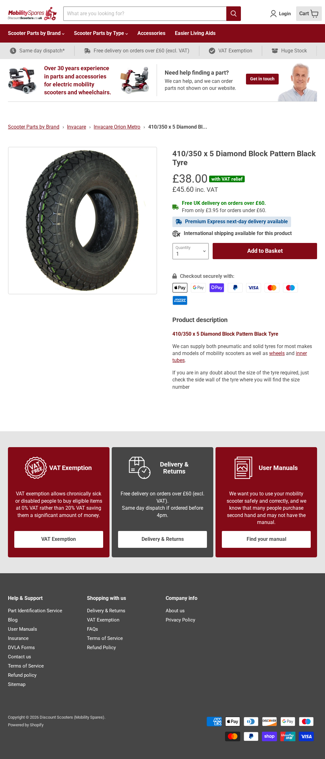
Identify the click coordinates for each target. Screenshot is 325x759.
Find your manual (266, 539)
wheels (277, 353)
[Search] (233, 13)
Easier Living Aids (195, 33)
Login (285, 14)
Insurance (18, 638)
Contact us (19, 657)
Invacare (76, 127)
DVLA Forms (21, 647)
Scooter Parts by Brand (35, 33)
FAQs (92, 629)
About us (175, 611)
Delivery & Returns (163, 539)
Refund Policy (101, 647)
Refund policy (22, 675)
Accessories (151, 33)
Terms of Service (26, 666)
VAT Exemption (58, 539)
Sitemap (16, 684)
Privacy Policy (180, 620)
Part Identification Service (35, 611)
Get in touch (262, 78)
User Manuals (22, 629)
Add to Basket (265, 250)
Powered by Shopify (25, 724)
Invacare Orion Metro (117, 127)
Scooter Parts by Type (99, 33)
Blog (12, 620)
